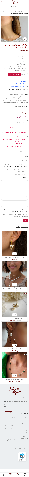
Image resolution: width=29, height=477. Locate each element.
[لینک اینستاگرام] (18, 7)
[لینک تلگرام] (11, 7)
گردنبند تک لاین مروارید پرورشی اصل (17, 127)
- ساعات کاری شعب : (10, 421)
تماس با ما (10, 413)
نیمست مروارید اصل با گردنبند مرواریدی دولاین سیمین (14, 288)
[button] (16, 253)
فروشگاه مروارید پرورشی (17, 11)
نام (27, 196)
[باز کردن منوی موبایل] (27, 2)
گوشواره (23, 94)
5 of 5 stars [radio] (15, 174)
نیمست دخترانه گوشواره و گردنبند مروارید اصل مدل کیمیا (14, 349)
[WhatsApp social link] (14, 7)
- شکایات (26, 428)
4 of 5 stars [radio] (16, 174)
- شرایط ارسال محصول (23, 423)
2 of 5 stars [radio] (18, 174)
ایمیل (26, 202)
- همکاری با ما (12, 419)
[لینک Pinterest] (16, 7)
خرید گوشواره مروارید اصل (16, 96)
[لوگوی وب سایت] (14, 2)
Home (26, 11)
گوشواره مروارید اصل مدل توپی (14, 318)
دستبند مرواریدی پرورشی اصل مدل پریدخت (15, 132)
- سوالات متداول (24, 417)
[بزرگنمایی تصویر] (25, 39)
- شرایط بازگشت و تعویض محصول (22, 426)
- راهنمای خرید (25, 421)
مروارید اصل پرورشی (14, 94)
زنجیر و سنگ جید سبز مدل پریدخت (14, 379)
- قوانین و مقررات (24, 419)
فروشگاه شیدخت (23, 413)
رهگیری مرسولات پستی (23, 432)
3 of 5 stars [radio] (17, 174)
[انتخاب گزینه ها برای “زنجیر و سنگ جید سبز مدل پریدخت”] (16, 375)
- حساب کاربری (25, 415)
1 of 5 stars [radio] (20, 174)
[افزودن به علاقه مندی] (13, 253)
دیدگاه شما (25, 177)
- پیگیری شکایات (24, 430)
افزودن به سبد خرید (14, 74)
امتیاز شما (25, 174)
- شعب (13, 415)
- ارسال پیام (12, 417)
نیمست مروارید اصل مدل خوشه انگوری (14, 257)
